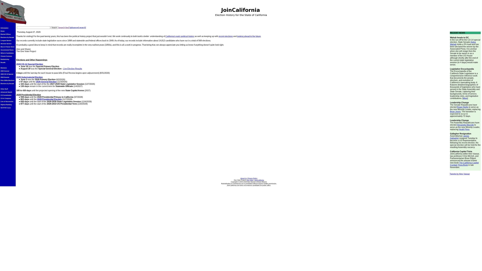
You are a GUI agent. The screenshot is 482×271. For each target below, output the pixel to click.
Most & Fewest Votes (7, 47)
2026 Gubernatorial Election (29, 77)
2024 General (5, 77)
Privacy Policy (252, 178)
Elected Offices (6, 34)
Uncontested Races (7, 50)
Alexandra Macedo (465, 125)
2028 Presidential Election (49, 99)
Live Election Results (72, 69)
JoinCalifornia (259, 180)
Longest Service (6, 40)
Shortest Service (6, 43)
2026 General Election (46, 82)
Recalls (3, 62)
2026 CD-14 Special (7, 74)
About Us (243, 178)
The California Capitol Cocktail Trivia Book (464, 164)
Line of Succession (7, 101)
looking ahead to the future (249, 36)
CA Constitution (6, 95)
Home (3, 31)
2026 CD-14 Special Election (29, 64)
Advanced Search (6, 92)
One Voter (250, 180)
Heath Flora (464, 129)
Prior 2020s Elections (7, 80)
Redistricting (5, 59)
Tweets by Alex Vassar (460, 174)
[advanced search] (78, 27)
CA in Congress (6, 98)
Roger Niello (462, 107)
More (465, 98)
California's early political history (179, 36)
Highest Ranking (6, 104)
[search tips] (63, 27)
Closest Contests (6, 56)
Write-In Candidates (7, 53)
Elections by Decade (7, 37)
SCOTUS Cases (6, 108)
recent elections (226, 36)
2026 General (5, 71)
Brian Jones (455, 112)
